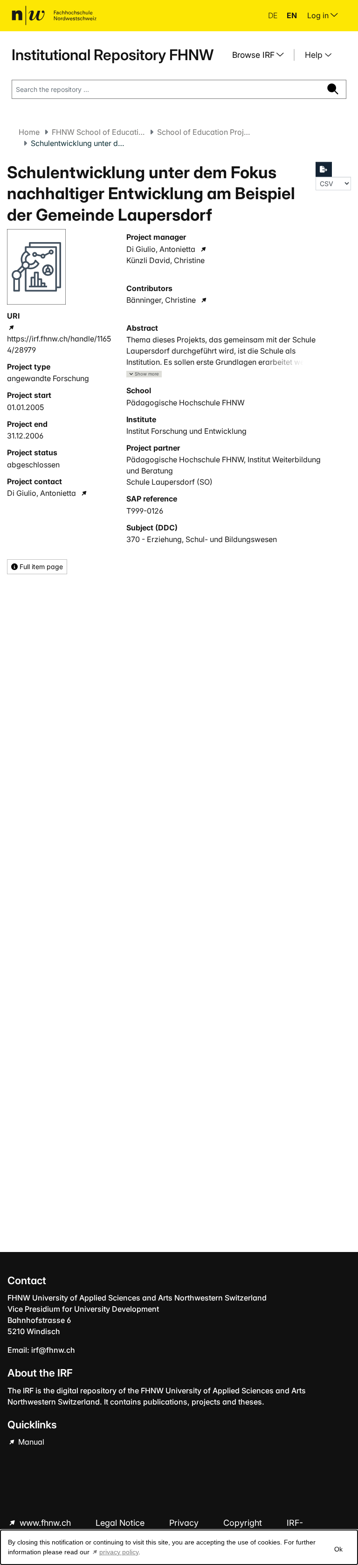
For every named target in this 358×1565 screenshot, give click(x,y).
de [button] (273, 15)
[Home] (54, 15)
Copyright (243, 1523)
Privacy (185, 1523)
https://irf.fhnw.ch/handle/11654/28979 (59, 344)
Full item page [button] (40, 566)
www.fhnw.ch (45, 1523)
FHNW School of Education (98, 132)
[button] (144, 374)
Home (29, 132)
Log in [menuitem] (318, 15)
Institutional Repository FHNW (112, 55)
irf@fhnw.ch (53, 1350)
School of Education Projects (203, 132)
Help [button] (315, 55)
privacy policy (118, 1552)
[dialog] (179, 1547)
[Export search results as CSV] (324, 169)
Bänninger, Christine (161, 300)
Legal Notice (121, 1523)
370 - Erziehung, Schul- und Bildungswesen (201, 539)
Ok (338, 1549)
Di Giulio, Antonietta (41, 493)
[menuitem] (261, 55)
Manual (30, 1442)
